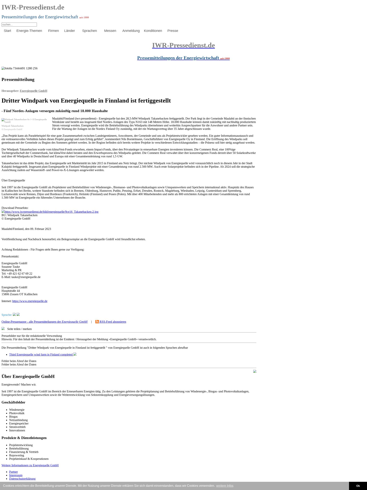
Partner (13, 471)
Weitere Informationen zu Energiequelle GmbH (30, 465)
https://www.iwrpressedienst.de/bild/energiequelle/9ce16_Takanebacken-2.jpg (51, 211)
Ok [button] (358, 485)
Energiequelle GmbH (33, 90)
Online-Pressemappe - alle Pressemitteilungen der (45, 321)
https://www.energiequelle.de (29, 301)
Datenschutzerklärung (22, 478)
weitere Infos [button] (224, 485)
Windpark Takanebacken (13, 127)
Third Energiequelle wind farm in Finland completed (41, 354)
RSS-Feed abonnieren (112, 321)
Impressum (15, 475)
